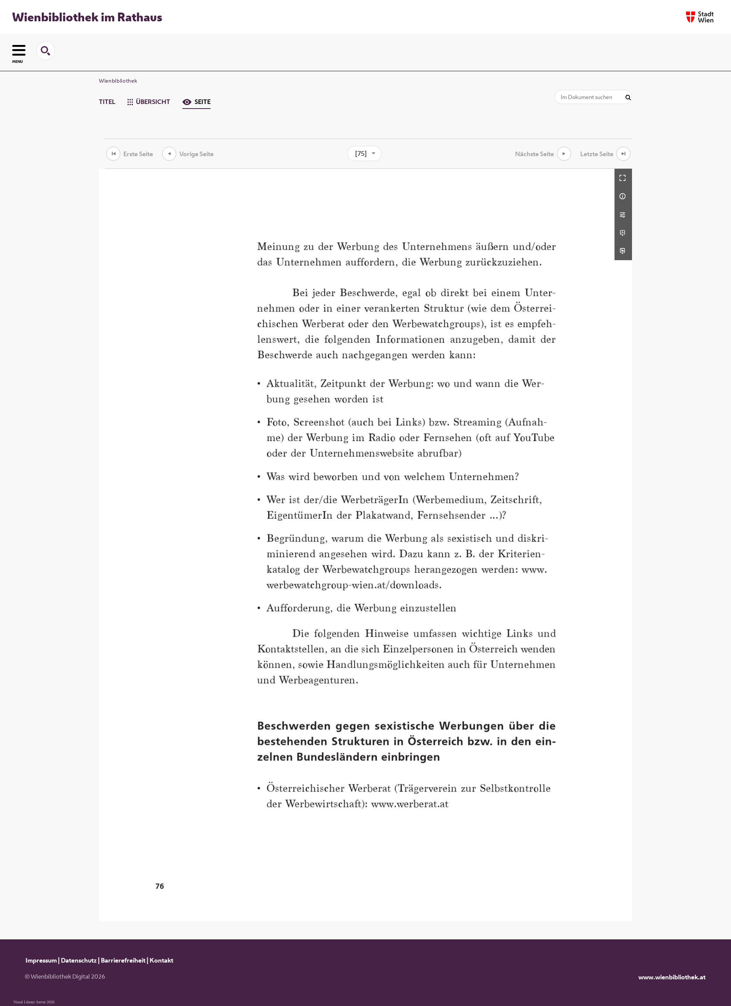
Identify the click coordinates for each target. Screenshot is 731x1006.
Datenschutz (79, 960)
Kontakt (161, 960)
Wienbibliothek (118, 80)
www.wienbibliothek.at (671, 977)
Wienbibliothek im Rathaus (87, 17)
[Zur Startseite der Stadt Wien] (700, 17)
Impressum (41, 960)
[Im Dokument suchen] (628, 98)
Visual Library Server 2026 (33, 1002)
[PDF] (623, 233)
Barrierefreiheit (123, 960)
